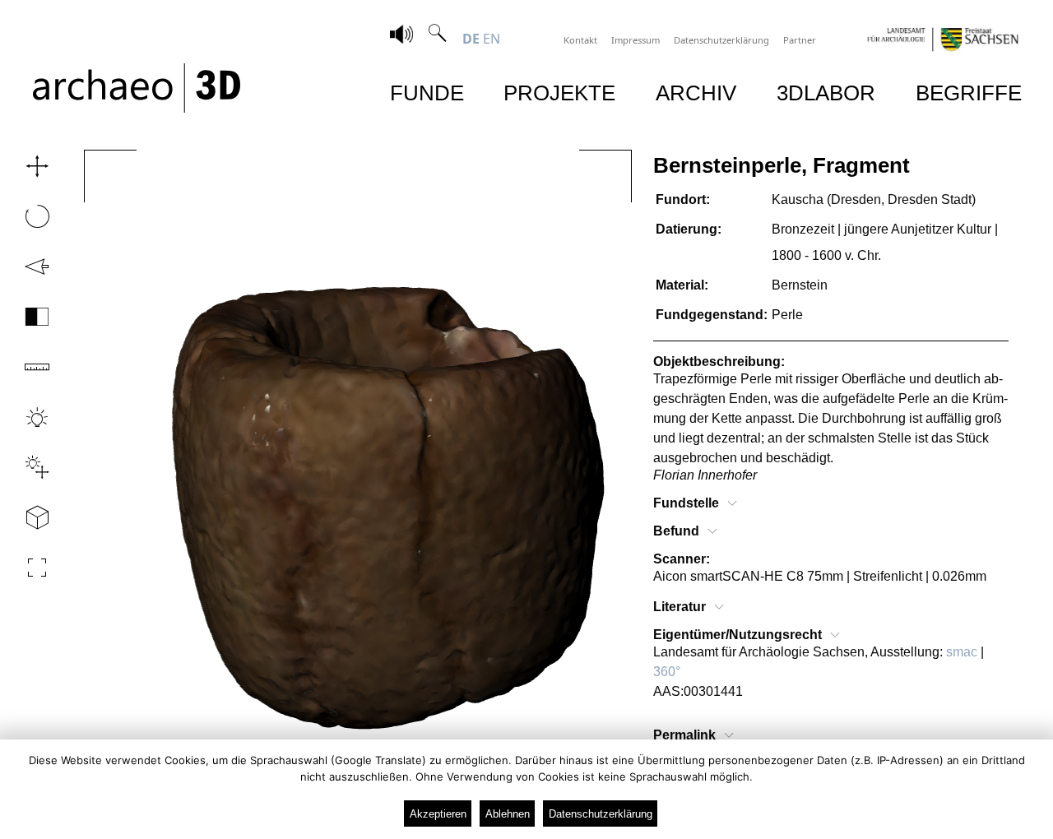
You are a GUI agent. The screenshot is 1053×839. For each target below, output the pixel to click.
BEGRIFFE (969, 92)
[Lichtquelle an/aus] (31, 417)
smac (961, 652)
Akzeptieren (438, 814)
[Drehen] (31, 216)
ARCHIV (696, 92)
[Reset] (31, 266)
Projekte (559, 92)
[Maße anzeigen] (31, 366)
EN (491, 39)
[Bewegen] (31, 166)
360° (666, 672)
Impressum (635, 40)
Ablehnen (507, 814)
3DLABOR (826, 92)
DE (471, 39)
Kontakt (580, 40)
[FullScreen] (31, 567)
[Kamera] (31, 517)
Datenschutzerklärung (721, 40)
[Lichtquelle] (31, 467)
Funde (427, 92)
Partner (799, 40)
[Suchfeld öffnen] (437, 38)
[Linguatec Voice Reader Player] (401, 36)
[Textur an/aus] (31, 316)
